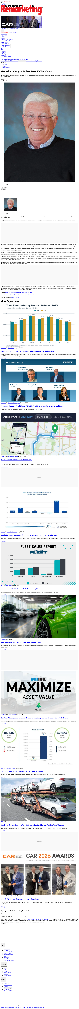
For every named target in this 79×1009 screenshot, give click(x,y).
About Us (3, 61)
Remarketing (27, 294)
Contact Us (29, 61)
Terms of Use (11, 1007)
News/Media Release (13, 456)
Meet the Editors (9, 61)
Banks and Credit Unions (7, 39)
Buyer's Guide (25, 59)
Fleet (2, 48)
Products (20, 59)
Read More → (4, 358)
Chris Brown (11, 348)
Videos (9, 59)
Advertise (15, 61)
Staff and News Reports (14, 403)
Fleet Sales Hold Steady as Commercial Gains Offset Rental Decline (27, 351)
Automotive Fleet (15, 297)
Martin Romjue (8, 585)
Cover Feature (6, 1)
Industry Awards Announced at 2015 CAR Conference (18, 292)
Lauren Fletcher (12, 714)
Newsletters (3, 4)
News (2, 59)
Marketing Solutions (37, 61)
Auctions (12, 1)
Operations (17, 1)
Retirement (6, 294)
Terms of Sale (17, 1007)
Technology (3, 54)
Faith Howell (11, 895)
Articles (5, 59)
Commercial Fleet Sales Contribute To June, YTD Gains (23, 589)
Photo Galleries (14, 59)
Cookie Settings (22, 61)
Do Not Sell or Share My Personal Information (32, 1007)
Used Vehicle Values (6, 56)
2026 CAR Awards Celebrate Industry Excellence (20, 899)
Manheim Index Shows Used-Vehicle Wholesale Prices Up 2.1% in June (29, 535)
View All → (4, 907)
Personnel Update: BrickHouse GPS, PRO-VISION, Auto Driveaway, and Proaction (34, 406)
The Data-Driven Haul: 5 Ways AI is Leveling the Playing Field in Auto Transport (33, 825)
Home (2, 67)
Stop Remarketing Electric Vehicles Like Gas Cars (21, 642)
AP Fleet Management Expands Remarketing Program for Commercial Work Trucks (34, 718)
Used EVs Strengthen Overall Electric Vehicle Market (22, 771)
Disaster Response (5, 45)
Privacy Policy (4, 1007)
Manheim (11, 294)
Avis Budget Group (19, 294)
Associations (4, 34)
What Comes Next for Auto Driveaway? (16, 460)
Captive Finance (5, 42)
